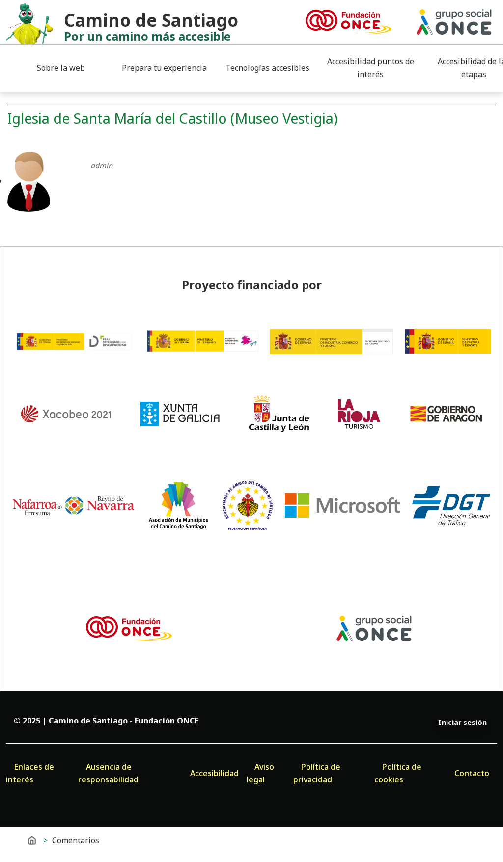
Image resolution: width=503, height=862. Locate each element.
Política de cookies (397, 773)
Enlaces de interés (30, 773)
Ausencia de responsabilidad (108, 773)
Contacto (471, 773)
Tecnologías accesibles (267, 67)
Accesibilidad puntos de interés (370, 68)
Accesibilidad (214, 773)
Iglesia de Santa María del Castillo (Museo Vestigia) (172, 118)
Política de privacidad (316, 773)
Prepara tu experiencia (164, 67)
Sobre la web (61, 67)
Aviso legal (260, 773)
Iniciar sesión (462, 722)
